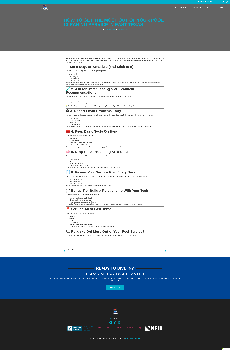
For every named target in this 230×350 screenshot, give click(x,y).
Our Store (197, 7)
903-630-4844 (117, 318)
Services (183, 7)
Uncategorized (122, 29)
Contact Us (209, 7)
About (174, 7)
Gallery (221, 7)
